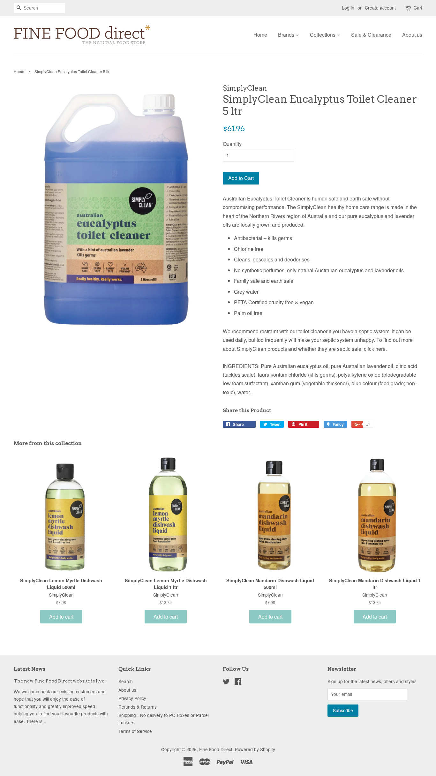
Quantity (232, 143)
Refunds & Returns (137, 707)
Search (125, 681)
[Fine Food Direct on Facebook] (238, 682)
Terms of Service (135, 731)
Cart (418, 7)
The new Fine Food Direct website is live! (60, 680)
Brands (287, 34)
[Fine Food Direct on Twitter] (226, 682)
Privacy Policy (132, 698)
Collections (323, 34)
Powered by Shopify (255, 749)
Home (260, 34)
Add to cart (61, 616)
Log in (348, 7)
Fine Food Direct (215, 749)
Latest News (29, 669)
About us (412, 34)
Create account (380, 7)
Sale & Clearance (371, 34)
